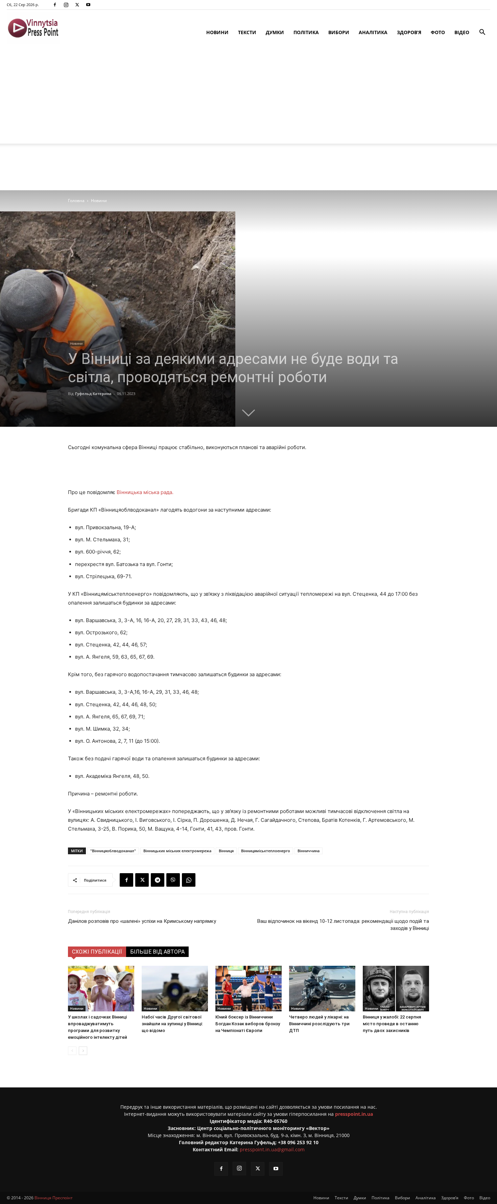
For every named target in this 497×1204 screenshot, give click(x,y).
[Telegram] (157, 880)
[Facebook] (55, 4)
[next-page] (83, 1051)
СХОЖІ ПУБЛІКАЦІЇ (97, 952)
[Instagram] (66, 4)
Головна (76, 200)
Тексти (247, 32)
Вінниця (226, 850)
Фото (438, 32)
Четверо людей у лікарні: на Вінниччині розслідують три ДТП (319, 1023)
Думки (275, 32)
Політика (306, 32)
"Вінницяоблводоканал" (113, 850)
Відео (461, 32)
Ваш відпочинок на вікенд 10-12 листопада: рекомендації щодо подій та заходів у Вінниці (343, 924)
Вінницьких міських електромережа (177, 850)
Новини (217, 32)
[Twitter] (77, 4)
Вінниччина (309, 850)
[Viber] (173, 880)
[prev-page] (72, 1051)
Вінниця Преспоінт (53, 1198)
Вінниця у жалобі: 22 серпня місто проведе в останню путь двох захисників (392, 1023)
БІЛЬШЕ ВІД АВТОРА (157, 952)
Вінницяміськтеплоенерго (265, 850)
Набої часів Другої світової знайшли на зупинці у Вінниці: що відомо (172, 1023)
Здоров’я (409, 32)
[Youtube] (88, 4)
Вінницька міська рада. (145, 492)
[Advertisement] (248, 96)
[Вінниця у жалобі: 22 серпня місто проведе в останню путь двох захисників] (396, 988)
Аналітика (373, 32)
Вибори (338, 32)
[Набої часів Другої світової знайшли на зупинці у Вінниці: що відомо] (175, 988)
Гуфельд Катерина (93, 393)
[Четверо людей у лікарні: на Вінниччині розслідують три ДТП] (322, 988)
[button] (482, 33)
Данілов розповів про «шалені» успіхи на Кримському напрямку (142, 921)
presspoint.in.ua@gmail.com (272, 1149)
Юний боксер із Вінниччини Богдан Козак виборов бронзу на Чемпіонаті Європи (247, 1023)
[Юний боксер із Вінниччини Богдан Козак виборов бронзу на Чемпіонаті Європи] (248, 988)
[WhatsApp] (188, 880)
